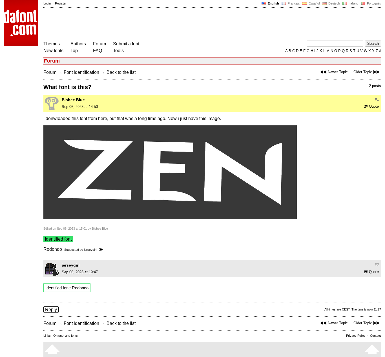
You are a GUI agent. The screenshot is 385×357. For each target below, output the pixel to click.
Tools (118, 50)
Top (74, 50)
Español (313, 3)
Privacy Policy (356, 335)
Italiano (353, 3)
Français (293, 3)
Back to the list (121, 72)
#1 (377, 99)
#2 (377, 265)
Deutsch (334, 3)
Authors (78, 43)
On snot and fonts (65, 335)
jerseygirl (90, 249)
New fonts (53, 50)
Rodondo (52, 249)
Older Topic (362, 72)
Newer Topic (338, 72)
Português (373, 3)
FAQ (97, 50)
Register (61, 3)
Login (47, 3)
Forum (99, 43)
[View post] (101, 249)
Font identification (81, 72)
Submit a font (126, 43)
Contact (375, 335)
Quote (374, 106)
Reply (51, 309)
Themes (51, 43)
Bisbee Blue (73, 99)
